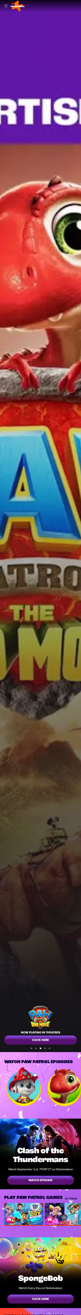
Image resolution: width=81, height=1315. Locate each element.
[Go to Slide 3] (40, 1048)
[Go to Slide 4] (45, 1048)
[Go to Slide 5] (49, 1048)
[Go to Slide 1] (31, 1048)
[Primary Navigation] (6, 6)
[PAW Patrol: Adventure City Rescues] (23, 1214)
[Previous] (2, 1087)
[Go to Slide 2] (36, 1048)
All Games (71, 1198)
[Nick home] (17, 6)
